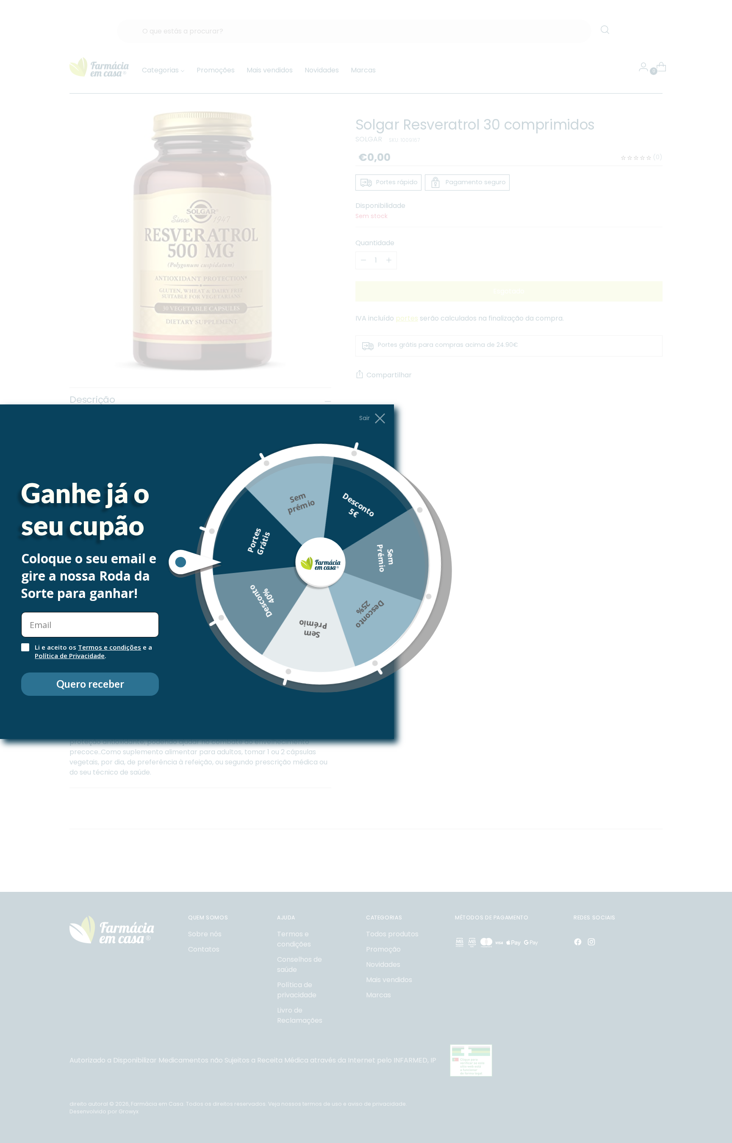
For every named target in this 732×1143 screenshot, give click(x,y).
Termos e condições (109, 647)
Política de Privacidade (70, 655)
